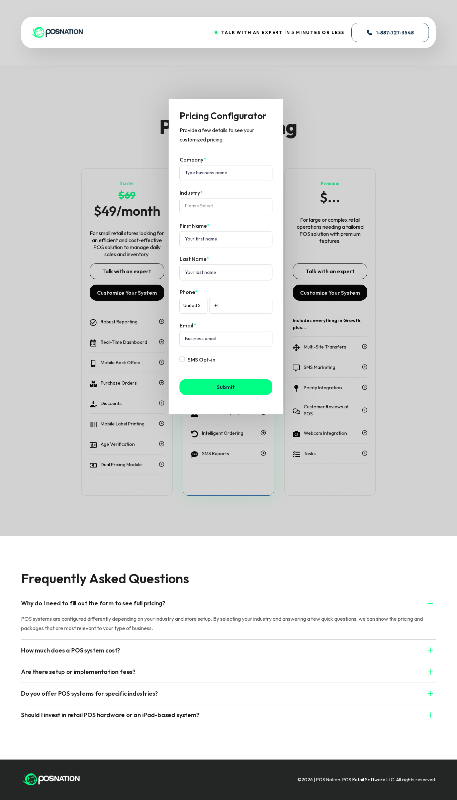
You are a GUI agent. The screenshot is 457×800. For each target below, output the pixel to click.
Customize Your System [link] (127, 292)
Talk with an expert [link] (126, 271)
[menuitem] (51, 779)
